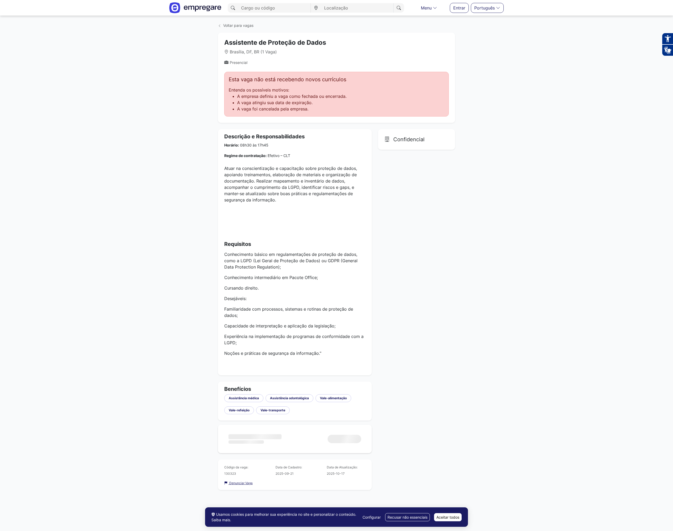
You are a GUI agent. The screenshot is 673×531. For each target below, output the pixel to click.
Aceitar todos (447, 517)
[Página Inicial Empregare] (195, 7)
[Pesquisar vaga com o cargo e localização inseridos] (398, 8)
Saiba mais (220, 520)
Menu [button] (427, 8)
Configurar (372, 517)
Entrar (459, 8)
